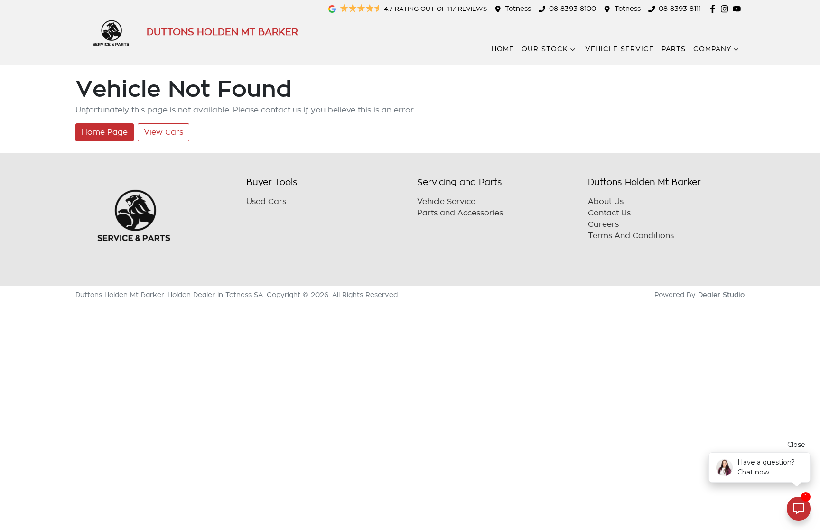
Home (503, 49)
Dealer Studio (721, 294)
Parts (674, 49)
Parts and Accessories (460, 213)
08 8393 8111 (680, 8)
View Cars (163, 132)
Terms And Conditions (631, 236)
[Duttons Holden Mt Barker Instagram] (726, 9)
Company (712, 49)
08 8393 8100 (572, 8)
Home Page (105, 132)
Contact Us (609, 213)
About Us (606, 201)
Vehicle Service (619, 49)
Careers (603, 224)
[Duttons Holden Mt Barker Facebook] (714, 9)
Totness (518, 8)
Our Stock (545, 49)
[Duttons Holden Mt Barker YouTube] (739, 9)
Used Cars (266, 201)
